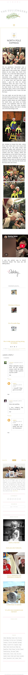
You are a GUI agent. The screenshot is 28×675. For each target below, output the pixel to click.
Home (14, 460)
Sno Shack (18, 649)
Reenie (11, 400)
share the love (9, 658)
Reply (10, 375)
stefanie (11, 362)
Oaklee (13, 349)
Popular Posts (6, 649)
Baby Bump (9, 637)
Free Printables (19, 640)
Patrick (17, 349)
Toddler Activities (6, 653)
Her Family (15, 642)
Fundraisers (6, 642)
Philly (17, 646)
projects (5, 658)
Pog (19, 646)
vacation (16, 658)
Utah (15, 653)
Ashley (9, 348)
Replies (9, 379)
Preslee (10, 649)
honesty (18, 656)
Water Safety (19, 653)
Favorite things (6, 640)
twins (13, 658)
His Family (20, 642)
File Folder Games (12, 640)
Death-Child (18, 348)
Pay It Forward (12, 646)
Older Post (23, 460)
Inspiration (16, 644)
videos (20, 658)
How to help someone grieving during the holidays (14, 342)
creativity (5, 656)
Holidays (23, 348)
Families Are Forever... (14, 548)
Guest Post (10, 642)
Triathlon (11, 653)
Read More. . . (16, 490)
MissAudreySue (20, 674)
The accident (13, 651)
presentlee (22, 656)
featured (8, 656)
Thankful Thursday (7, 651)
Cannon (13, 348)
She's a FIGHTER (14, 542)
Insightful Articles (10, 644)
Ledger (9, 349)
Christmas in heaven (14, 305)
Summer (21, 649)
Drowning (20, 637)
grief (15, 656)
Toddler (17, 651)
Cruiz (16, 637)
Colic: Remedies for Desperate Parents (14, 576)
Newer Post (4, 460)
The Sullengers (8, 674)
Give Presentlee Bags (14, 323)
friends (12, 656)
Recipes (13, 649)
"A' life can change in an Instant (14, 611)
